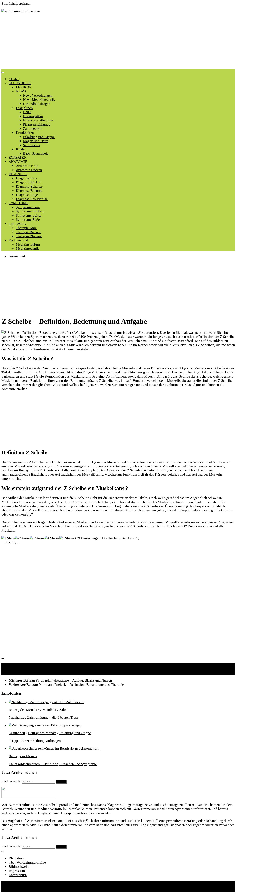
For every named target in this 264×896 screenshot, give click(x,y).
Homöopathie (33, 116)
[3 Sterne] (37, 538)
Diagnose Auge (27, 195)
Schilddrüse (31, 145)
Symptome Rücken (29, 211)
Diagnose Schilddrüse (32, 199)
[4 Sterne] (52, 538)
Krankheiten (25, 133)
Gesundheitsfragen (36, 104)
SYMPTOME (18, 203)
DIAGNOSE (18, 174)
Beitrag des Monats (23, 710)
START (14, 79)
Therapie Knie (26, 228)
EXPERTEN (17, 157)
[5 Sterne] (66, 538)
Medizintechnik (27, 248)
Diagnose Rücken (28, 182)
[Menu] (2, 72)
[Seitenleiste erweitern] (2, 658)
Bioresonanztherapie (38, 120)
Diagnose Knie (26, 178)
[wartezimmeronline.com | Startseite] (20, 11)
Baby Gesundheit (35, 153)
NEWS (21, 91)
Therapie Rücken (28, 232)
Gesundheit (17, 256)
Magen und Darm (35, 141)
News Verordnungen (37, 95)
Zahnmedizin (32, 128)
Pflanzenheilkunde (36, 124)
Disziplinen (24, 108)
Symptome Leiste (28, 215)
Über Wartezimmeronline (27, 862)
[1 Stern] (8, 538)
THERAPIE (17, 224)
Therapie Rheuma (29, 236)
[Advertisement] (118, 42)
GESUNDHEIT (20, 83)
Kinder (21, 149)
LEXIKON (23, 87)
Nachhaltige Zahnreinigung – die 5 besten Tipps (43, 717)
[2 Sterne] (22, 538)
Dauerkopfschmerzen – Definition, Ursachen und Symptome (53, 764)
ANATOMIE (18, 162)
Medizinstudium (28, 244)
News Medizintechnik (39, 99)
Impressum (17, 871)
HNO (27, 112)
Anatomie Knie (27, 166)
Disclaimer (17, 858)
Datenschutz (18, 875)
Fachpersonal (18, 240)
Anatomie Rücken (29, 170)
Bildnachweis (18, 866)
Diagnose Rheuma (29, 190)
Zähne (63, 710)
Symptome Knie (28, 207)
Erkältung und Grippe (39, 137)
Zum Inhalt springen (16, 3)
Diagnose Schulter (29, 186)
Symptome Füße (28, 219)
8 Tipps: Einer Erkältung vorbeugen (35, 741)
